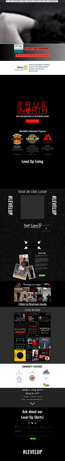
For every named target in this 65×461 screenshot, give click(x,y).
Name (16, 426)
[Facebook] (29, 423)
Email (28, 426)
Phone (41, 426)
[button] (32, 207)
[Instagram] (35, 423)
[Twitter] (32, 423)
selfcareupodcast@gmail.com (34, 399)
